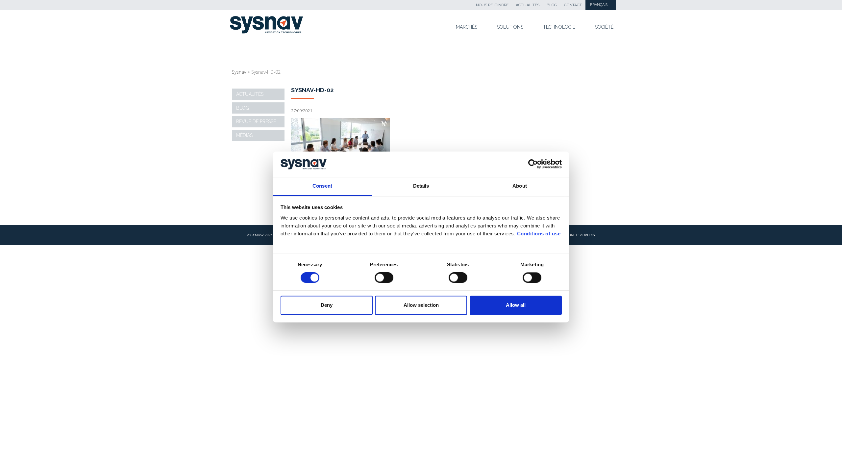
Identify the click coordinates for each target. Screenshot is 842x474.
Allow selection (421, 305)
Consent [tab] (322, 186)
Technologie (559, 27)
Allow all (516, 305)
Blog (552, 5)
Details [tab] (421, 186)
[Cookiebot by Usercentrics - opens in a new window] (533, 164)
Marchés (466, 27)
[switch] (384, 278)
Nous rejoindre (492, 5)
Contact (573, 5)
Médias (244, 135)
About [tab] (519, 186)
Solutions (510, 27)
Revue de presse (256, 121)
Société (604, 27)
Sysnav (239, 72)
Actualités (527, 5)
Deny (327, 305)
